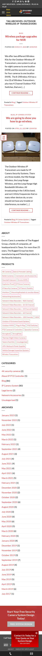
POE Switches (32, 325)
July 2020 (6, 511)
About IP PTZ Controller (13, 376)
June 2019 (7, 574)
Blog (21, 33)
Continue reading (21, 93)
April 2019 (7, 584)
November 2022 (9, 420)
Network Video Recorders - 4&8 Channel (17, 301)
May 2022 (6, 434)
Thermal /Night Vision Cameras (14, 338)
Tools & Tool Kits (8, 342)
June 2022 (7, 429)
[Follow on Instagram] (15, 1)
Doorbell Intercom (9, 280)
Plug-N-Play (20, 325)
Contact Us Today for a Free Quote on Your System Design (25, 638)
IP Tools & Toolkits (26, 288)
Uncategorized (21, 342)
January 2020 (8, 540)
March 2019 (7, 589)
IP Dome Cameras (23, 284)
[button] (3, 12)
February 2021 (9, 482)
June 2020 (7, 516)
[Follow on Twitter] (18, 1)
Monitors (5, 292)
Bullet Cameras (8, 276)
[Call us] (23, 1)
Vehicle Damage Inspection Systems (15, 350)
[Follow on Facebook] (13, 1)
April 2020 (7, 526)
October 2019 (8, 555)
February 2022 (9, 444)
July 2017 (6, 593)
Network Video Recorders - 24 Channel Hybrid (19, 309)
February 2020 (9, 536)
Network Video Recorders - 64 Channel (16, 313)
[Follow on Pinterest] (26, 1)
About (11, 649)
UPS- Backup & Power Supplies (13, 346)
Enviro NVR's (23, 280)
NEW (37, 317)
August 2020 (8, 507)
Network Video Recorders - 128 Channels (17, 317)
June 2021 (7, 463)
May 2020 (6, 521)
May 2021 (6, 468)
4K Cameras (6, 272)
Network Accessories (11, 395)
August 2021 (8, 454)
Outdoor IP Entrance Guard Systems (15, 321)
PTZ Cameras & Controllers (12, 330)
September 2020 (9, 502)
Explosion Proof (8, 284)
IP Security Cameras (9, 288)
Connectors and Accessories (26, 276)
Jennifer (33, 47)
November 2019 (9, 550)
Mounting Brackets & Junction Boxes (25, 292)
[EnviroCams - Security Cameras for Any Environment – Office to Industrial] (26, 12)
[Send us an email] (20, 1)
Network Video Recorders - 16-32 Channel (18, 305)
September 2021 (9, 449)
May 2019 (6, 579)
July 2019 (6, 569)
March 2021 (7, 478)
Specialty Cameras (31, 330)
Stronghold (6, 334)
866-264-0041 (25, 643)
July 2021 (6, 458)
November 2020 (9, 492)
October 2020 (8, 497)
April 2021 (7, 473)
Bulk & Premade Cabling (22, 272)
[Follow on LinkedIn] (28, 1)
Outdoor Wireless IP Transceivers (16, 222)
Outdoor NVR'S (8, 325)
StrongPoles (17, 334)
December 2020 (9, 487)
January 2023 (8, 415)
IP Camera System (23, 115)
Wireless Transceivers (10, 354)
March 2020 (7, 531)
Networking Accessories (11, 296)
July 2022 (6, 425)
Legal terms (7, 390)
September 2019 (9, 560)
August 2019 (8, 564)
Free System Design (21, 624)
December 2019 (9, 545)
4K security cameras (11, 371)
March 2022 (7, 439)
